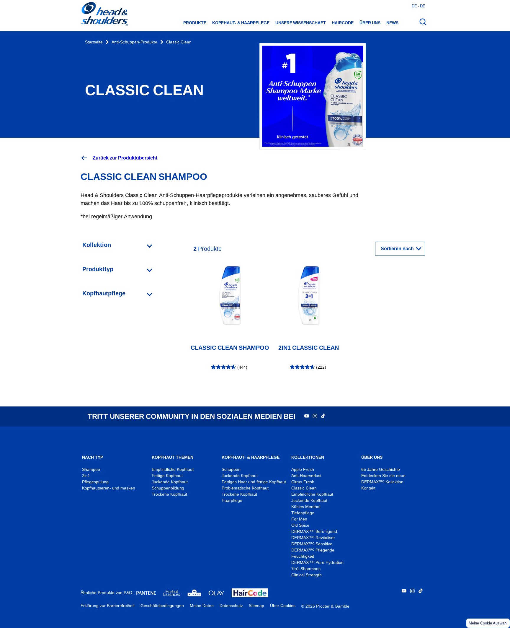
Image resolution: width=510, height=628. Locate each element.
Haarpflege (232, 500)
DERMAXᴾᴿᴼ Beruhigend (314, 531)
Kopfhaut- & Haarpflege (240, 22)
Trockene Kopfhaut (169, 494)
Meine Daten (202, 605)
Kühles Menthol (305, 506)
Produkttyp (97, 269)
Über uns (369, 22)
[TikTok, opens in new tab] (323, 416)
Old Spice (300, 525)
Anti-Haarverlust (307, 475)
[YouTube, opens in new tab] (306, 416)
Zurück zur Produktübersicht (125, 158)
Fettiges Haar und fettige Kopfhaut (254, 481)
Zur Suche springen (24, 6)
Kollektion (96, 245)
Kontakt (368, 488)
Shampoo (91, 469)
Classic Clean (179, 42)
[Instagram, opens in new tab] (315, 416)
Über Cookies (282, 605)
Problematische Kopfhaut (245, 488)
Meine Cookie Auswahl (488, 623)
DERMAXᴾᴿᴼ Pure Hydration (317, 562)
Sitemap (256, 605)
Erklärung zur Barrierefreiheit (108, 605)
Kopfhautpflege (103, 293)
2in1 (86, 475)
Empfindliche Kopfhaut (173, 469)
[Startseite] (104, 14)
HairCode (343, 22)
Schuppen (231, 469)
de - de (418, 6)
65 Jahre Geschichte (380, 469)
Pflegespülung (95, 481)
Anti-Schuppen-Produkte (134, 42)
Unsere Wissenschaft (300, 22)
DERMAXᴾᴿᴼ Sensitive (311, 543)
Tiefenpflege (302, 512)
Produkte (194, 22)
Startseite (94, 42)
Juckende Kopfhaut (170, 481)
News (392, 22)
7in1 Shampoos (306, 568)
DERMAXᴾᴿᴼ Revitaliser (313, 537)
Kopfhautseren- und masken (108, 488)
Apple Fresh (302, 469)
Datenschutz (231, 605)
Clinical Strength (306, 574)
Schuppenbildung (168, 488)
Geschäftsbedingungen (162, 605)
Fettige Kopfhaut (167, 475)
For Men (299, 519)
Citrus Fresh (303, 481)
